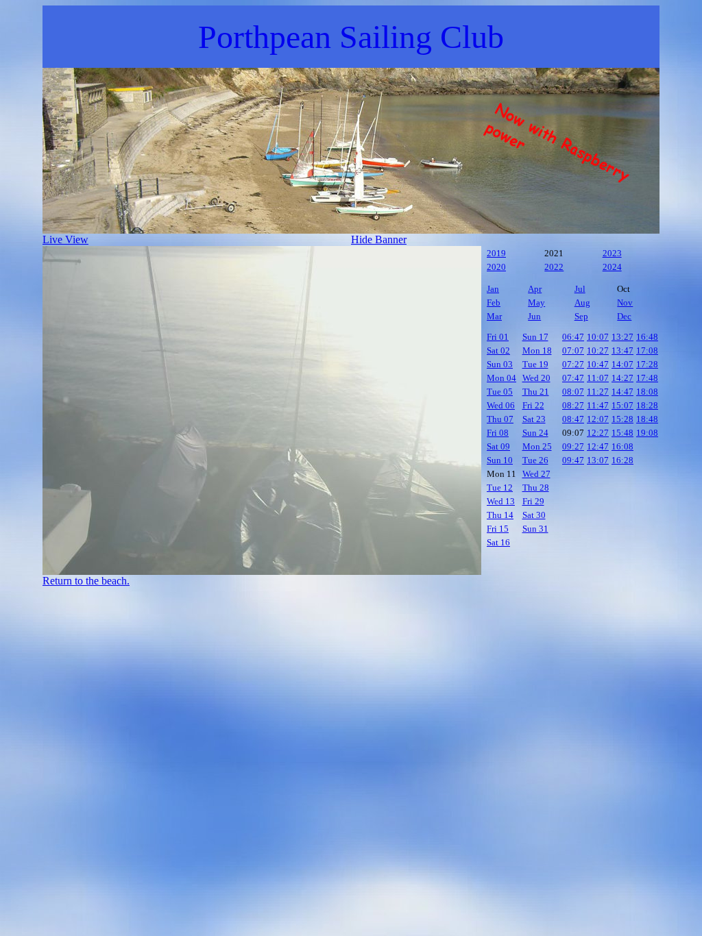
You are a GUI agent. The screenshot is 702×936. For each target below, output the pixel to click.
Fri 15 (498, 529)
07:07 (573, 350)
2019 (496, 253)
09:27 (573, 446)
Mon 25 (537, 446)
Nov (625, 302)
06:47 (573, 337)
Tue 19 (535, 364)
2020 (496, 267)
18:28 (647, 405)
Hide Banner (379, 239)
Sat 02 (498, 350)
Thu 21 (535, 391)
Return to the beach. (86, 581)
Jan (493, 289)
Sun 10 (500, 460)
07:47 (573, 378)
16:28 (622, 460)
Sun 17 (535, 337)
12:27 (598, 433)
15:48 (622, 433)
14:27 (622, 378)
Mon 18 (537, 350)
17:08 (647, 350)
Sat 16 (498, 542)
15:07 (622, 405)
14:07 (622, 364)
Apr (535, 289)
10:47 (598, 364)
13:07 (598, 460)
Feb (493, 302)
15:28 (622, 419)
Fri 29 (533, 501)
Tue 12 (500, 487)
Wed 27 (536, 474)
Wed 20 (536, 378)
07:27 (573, 364)
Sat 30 (534, 515)
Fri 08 (498, 433)
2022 (554, 267)
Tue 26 (535, 460)
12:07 (598, 419)
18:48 (647, 419)
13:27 (622, 337)
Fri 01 (498, 337)
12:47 (598, 446)
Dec (624, 316)
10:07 (598, 337)
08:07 (573, 391)
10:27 (598, 350)
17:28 (647, 364)
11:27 (598, 391)
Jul (579, 289)
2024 (612, 267)
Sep (581, 316)
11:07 (598, 378)
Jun (534, 316)
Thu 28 (535, 487)
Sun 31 (535, 529)
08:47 (573, 419)
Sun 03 (500, 364)
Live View (65, 239)
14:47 (622, 391)
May (536, 302)
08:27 (573, 405)
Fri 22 (533, 405)
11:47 (598, 405)
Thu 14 (500, 515)
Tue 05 (500, 391)
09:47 (573, 460)
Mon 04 (501, 378)
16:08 (622, 446)
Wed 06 (501, 405)
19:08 (647, 433)
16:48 (647, 337)
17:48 (647, 378)
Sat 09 (498, 446)
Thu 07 (500, 419)
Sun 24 (535, 433)
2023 (612, 253)
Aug (582, 302)
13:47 (622, 350)
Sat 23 (534, 419)
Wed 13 (501, 501)
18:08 (647, 391)
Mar (494, 316)
